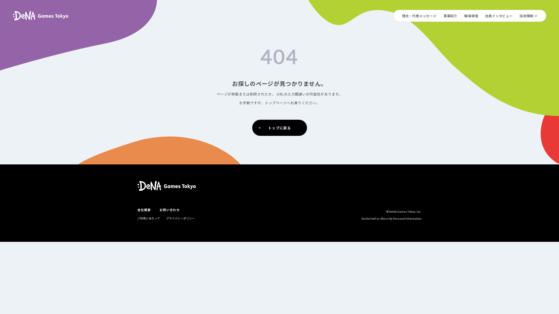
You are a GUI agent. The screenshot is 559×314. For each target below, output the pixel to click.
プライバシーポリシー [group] (180, 218)
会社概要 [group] (144, 210)
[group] (40, 16)
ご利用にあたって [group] (148, 218)
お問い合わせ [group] (170, 210)
